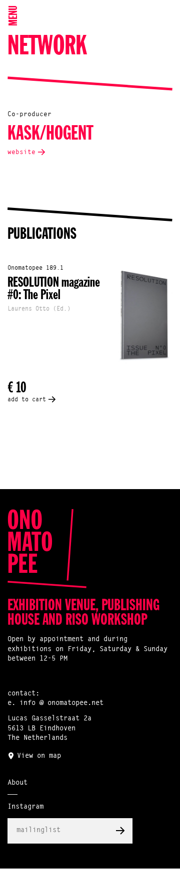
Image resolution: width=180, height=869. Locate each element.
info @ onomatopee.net (62, 703)
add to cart (27, 400)
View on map (39, 756)
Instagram (26, 807)
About (18, 783)
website (22, 152)
